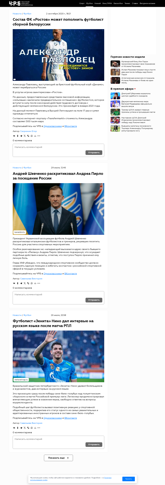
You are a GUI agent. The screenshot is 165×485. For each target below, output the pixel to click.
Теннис (127, 3)
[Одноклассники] (17, 135)
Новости (17, 13)
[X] (24, 135)
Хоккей (97, 3)
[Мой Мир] (35, 135)
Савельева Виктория (31, 278)
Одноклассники (53, 126)
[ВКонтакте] (14, 135)
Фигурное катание (147, 3)
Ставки (135, 3)
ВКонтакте (70, 126)
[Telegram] (21, 135)
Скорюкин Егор (28, 131)
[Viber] (28, 135)
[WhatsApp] (31, 135)
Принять (128, 479)
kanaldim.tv (20, 232)
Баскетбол (118, 3)
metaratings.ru (21, 380)
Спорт (81, 3)
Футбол (89, 3)
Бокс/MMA (107, 3)
